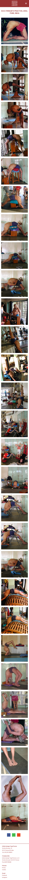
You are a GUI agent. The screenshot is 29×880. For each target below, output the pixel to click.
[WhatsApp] (13, 835)
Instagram (4, 877)
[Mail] (18, 835)
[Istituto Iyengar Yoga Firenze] (14, 3)
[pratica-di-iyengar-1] (14, 31)
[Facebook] (9, 835)
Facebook (4, 875)
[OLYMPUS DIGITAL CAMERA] (14, 59)
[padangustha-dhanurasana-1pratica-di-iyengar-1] (14, 788)
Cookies (4, 869)
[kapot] (14, 732)
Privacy (4, 867)
